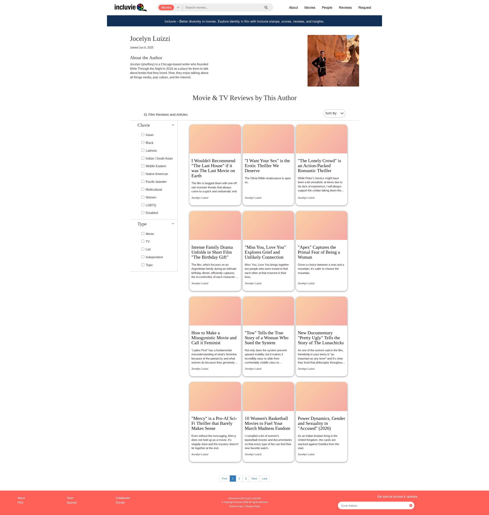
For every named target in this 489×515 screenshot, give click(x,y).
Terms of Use (236, 506)
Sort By (331, 113)
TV (148, 241)
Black (149, 142)
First (224, 478)
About (293, 7)
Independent (154, 257)
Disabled (152, 213)
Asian (150, 135)
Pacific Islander (156, 181)
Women (151, 197)
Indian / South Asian (159, 158)
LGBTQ (151, 205)
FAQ (20, 502)
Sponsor (72, 502)
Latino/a (151, 150)
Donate (120, 502)
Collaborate (123, 498)
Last (264, 478)
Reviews (345, 7)
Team (70, 498)
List (148, 249)
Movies (309, 7)
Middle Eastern (156, 166)
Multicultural (154, 189)
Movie (150, 234)
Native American (157, 174)
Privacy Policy (252, 506)
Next (254, 478)
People (327, 7)
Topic (149, 265)
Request (364, 7)
